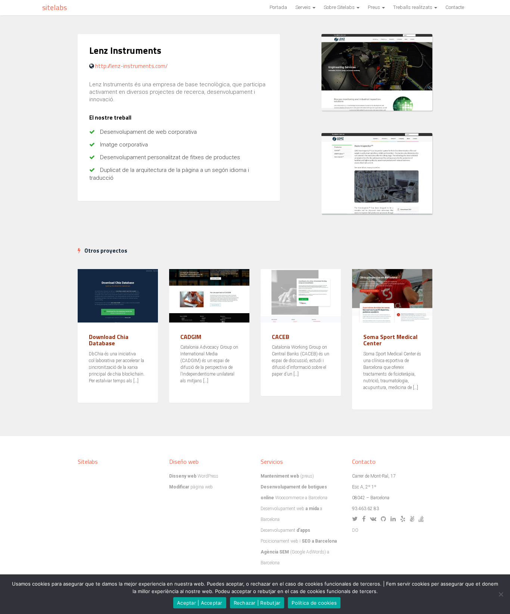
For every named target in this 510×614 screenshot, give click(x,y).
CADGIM (190, 336)
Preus (374, 7)
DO (355, 530)
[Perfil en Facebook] (365, 519)
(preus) (287, 476)
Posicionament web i (299, 541)
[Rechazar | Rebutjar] (500, 594)
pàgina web (191, 487)
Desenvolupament (285, 530)
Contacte (454, 7)
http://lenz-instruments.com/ (131, 66)
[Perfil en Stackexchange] (423, 519)
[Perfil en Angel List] (413, 519)
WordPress (193, 476)
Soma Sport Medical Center (390, 340)
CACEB (280, 336)
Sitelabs (54, 7)
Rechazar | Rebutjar (257, 603)
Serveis (303, 7)
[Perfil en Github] (385, 519)
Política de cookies (314, 603)
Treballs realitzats (413, 7)
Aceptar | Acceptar (200, 603)
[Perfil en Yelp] (404, 519)
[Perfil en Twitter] (356, 519)
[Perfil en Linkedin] (395, 519)
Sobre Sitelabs (340, 7)
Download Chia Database (108, 340)
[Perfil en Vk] (375, 519)
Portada (278, 7)
